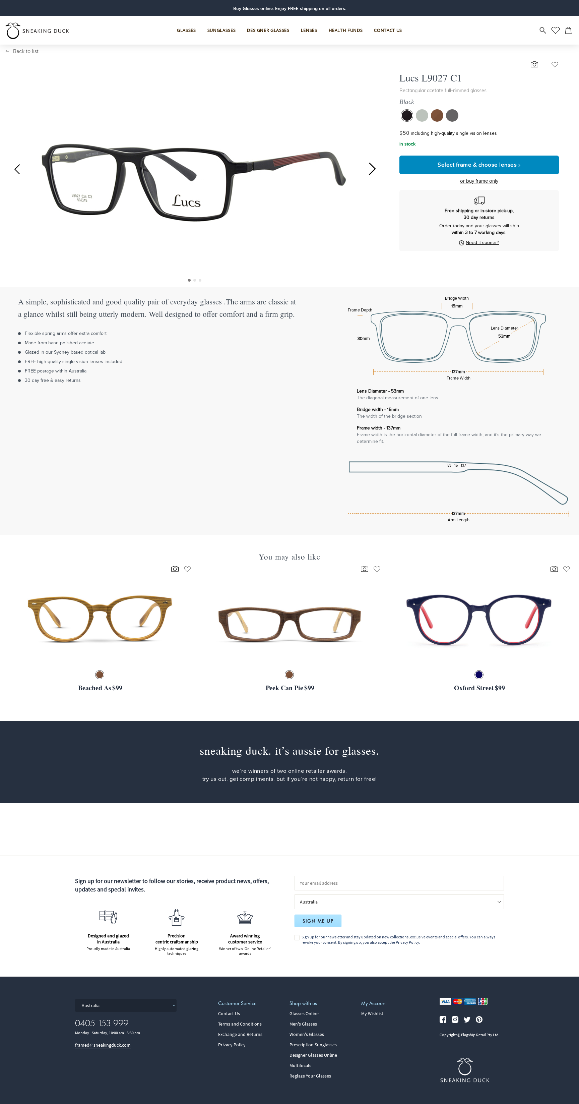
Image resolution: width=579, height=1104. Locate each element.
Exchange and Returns (240, 1034)
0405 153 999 (101, 1023)
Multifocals (300, 1065)
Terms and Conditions (240, 1024)
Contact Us (229, 1013)
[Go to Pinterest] (479, 1019)
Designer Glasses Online (313, 1055)
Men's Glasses (303, 1024)
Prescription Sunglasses (313, 1045)
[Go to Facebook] (443, 1019)
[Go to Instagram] (455, 1019)
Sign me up (318, 921)
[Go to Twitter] (467, 1019)
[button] (189, 280)
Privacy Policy (407, 942)
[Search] (543, 30)
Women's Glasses (307, 1034)
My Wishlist (372, 1013)
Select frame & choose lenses (478, 165)
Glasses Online (304, 1013)
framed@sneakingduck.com (103, 1045)
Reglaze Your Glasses (310, 1076)
